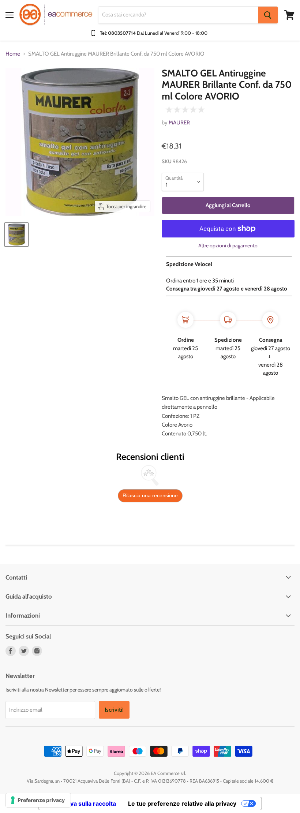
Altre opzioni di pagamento (228, 245)
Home (12, 54)
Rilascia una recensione (150, 495)
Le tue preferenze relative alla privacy (182, 803)
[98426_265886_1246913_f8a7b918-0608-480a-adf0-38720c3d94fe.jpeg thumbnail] (16, 234)
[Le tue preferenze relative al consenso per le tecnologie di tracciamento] (38, 800)
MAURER (179, 122)
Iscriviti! (114, 709)
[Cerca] (268, 15)
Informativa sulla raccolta (80, 803)
